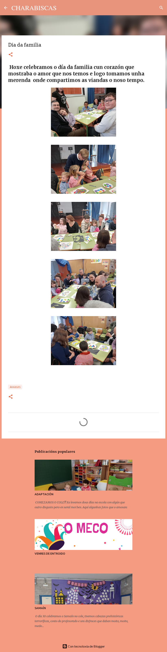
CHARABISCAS (34, 7)
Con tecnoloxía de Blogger (86, 646)
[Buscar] (62, 8)
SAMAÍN (40, 608)
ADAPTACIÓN (44, 494)
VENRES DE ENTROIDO (50, 553)
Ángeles (15, 387)
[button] (10, 55)
